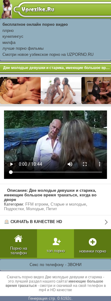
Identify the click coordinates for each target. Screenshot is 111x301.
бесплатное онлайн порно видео (35, 24)
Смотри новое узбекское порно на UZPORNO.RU (47, 54)
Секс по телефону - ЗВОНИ (55, 264)
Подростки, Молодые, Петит (30, 208)
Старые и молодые (68, 204)
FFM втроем (36, 204)
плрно (8, 30)
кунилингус (12, 36)
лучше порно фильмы (22, 48)
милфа (8, 42)
